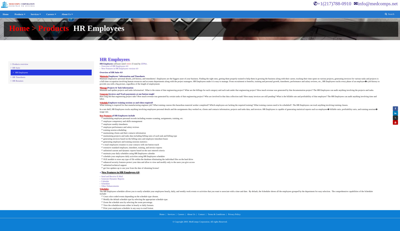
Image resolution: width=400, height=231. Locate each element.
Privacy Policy (234, 214)
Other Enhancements (110, 186)
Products (53, 28)
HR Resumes (17, 81)
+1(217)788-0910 (332, 3)
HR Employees (21, 72)
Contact (201, 214)
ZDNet (144, 64)
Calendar (105, 181)
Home (20, 28)
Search (390, 14)
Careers (181, 214)
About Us (191, 214)
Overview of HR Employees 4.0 (114, 66)
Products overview (19, 64)
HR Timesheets (18, 77)
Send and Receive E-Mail (112, 176)
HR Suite (15, 68)
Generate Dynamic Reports (112, 179)
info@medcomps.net (376, 3)
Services (171, 214)
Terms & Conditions (216, 214)
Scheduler (105, 183)
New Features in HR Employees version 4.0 (119, 68)
